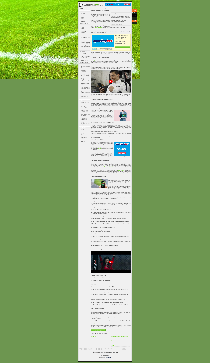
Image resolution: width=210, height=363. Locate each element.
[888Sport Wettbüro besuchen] (134, 22)
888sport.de (93, 340)
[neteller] (120, 349)
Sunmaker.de (93, 342)
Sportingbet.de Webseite (98, 27)
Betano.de (82, 14)
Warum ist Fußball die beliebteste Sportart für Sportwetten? (85, 93)
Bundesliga (82, 28)
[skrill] (107, 349)
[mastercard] (86, 349)
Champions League (83, 31)
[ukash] (103, 349)
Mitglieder (117, 352)
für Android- (121, 179)
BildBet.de (92, 344)
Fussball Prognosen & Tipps (85, 37)
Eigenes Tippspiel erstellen (84, 120)
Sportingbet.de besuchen (98, 330)
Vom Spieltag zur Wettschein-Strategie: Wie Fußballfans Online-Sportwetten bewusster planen (85, 82)
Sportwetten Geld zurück (84, 110)
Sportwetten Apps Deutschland (85, 103)
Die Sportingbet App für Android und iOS (118, 21)
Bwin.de (82, 16)
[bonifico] (124, 349)
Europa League (83, 32)
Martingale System (83, 112)
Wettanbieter (82, 130)
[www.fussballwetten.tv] (92, 5)
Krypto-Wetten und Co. (84, 57)
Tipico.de (112, 340)
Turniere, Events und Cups (84, 58)
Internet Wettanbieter (105, 134)
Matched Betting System (84, 111)
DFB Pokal (82, 29)
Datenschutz (110, 352)
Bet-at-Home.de (83, 19)
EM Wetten (82, 33)
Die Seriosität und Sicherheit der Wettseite (118, 19)
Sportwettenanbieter (83, 136)
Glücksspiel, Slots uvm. (84, 60)
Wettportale (82, 132)
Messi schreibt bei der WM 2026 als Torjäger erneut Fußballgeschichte (85, 70)
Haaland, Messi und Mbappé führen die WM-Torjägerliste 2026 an (85, 66)
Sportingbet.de (94, 60)
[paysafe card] (94, 349)
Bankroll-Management (84, 116)
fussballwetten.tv (107, 355)
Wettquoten (82, 27)
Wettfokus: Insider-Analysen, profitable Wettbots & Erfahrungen (85, 86)
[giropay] (98, 349)
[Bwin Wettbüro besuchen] (134, 16)
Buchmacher (82, 138)
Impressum (114, 352)
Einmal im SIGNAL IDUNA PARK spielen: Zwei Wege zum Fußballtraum (85, 96)
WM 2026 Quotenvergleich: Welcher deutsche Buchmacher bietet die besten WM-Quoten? (85, 74)
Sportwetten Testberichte (84, 137)
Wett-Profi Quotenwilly (84, 118)
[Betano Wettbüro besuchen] (134, 11)
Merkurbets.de (83, 13)
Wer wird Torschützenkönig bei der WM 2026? (85, 40)
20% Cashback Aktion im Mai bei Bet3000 (117, 342)
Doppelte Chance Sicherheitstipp (85, 114)
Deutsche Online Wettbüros (84, 11)
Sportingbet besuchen (122, 47)
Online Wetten (83, 141)
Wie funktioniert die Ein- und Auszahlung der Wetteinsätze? (121, 17)
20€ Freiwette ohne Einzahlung (85, 109)
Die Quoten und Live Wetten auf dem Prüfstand (119, 20)
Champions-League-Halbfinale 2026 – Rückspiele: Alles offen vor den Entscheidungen (85, 46)
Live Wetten (82, 139)
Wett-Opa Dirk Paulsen (84, 119)
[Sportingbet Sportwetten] (118, 5)
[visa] (81, 349)
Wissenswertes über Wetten (85, 55)
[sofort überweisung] (90, 349)
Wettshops (82, 134)
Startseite (98, 8)
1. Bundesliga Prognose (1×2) (85, 49)
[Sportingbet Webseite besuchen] (103, 46)
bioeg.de (108, 352)
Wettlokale (82, 133)
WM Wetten (82, 35)
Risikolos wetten (83, 106)
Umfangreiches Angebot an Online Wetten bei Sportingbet (120, 16)
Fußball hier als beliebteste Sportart (109, 166)
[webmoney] (116, 349)
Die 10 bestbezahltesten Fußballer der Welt (85, 124)
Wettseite (93, 120)
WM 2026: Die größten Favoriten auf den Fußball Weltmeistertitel (85, 43)
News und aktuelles (83, 53)
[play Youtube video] (111, 81)
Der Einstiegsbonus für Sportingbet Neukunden (119, 15)
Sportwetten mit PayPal (84, 107)
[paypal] (128, 349)
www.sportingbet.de (95, 102)
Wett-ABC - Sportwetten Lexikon (85, 56)
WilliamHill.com (93, 336)
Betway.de (82, 18)
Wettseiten (82, 129)
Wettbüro (101, 8)
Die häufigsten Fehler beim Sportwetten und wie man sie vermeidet (119, 337)
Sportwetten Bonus (83, 25)
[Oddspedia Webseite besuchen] (108, 357)
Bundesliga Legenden (84, 122)
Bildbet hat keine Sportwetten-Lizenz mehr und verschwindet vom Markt (120, 344)
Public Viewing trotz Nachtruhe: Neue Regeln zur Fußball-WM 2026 (85, 90)
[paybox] (111, 349)
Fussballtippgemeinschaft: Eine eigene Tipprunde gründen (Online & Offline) (85, 78)
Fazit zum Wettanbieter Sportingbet (117, 24)
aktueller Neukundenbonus (84, 105)
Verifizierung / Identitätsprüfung (85, 102)
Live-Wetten (99, 277)
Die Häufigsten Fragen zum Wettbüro (117, 22)
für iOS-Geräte (128, 179)
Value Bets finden (83, 115)
